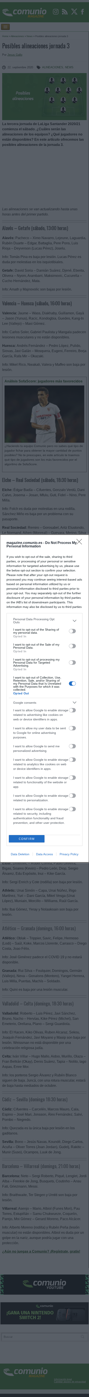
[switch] (72, 631)
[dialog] (44, 698)
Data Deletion (20, 854)
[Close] (80, 543)
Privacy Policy (69, 854)
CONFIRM (27, 838)
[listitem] (44, 621)
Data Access (44, 854)
